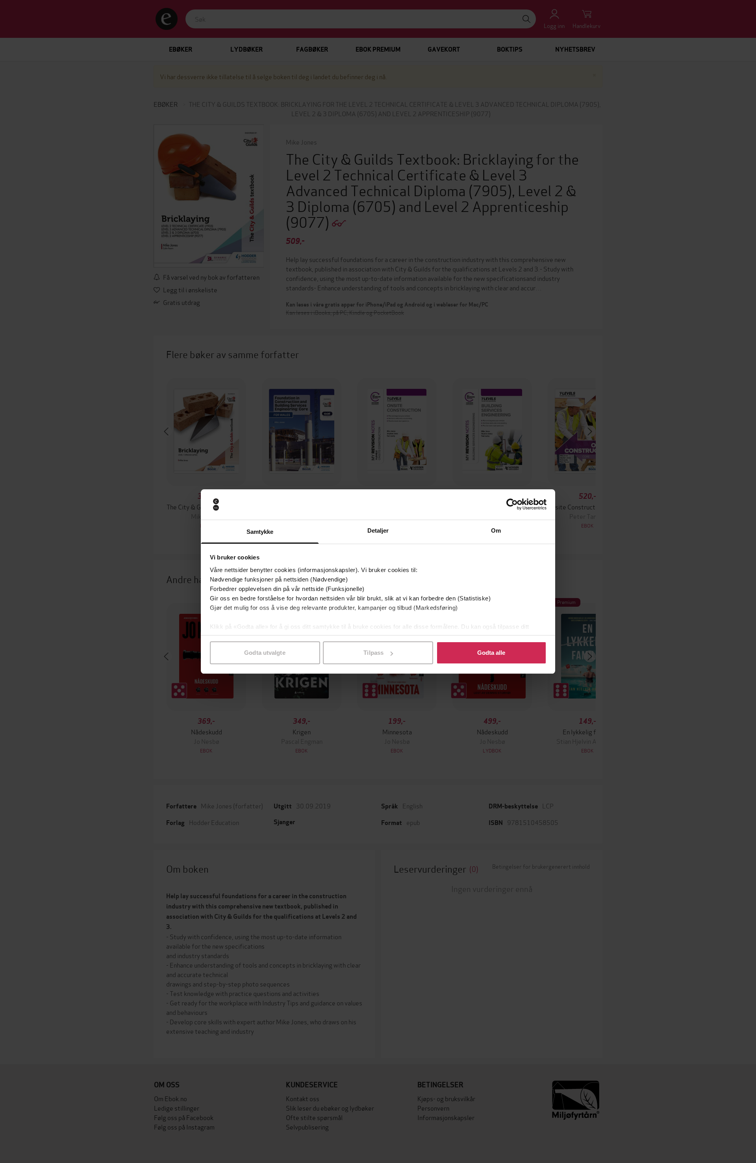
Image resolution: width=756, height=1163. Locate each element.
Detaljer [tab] (378, 530)
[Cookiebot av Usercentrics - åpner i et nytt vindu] (512, 505)
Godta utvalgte (264, 652)
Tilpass (373, 652)
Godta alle (491, 652)
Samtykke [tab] (260, 531)
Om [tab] (496, 530)
